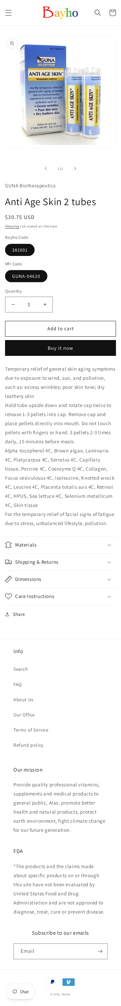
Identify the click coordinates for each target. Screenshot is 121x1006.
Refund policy (28, 745)
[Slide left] (45, 168)
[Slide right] (75, 168)
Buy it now (60, 348)
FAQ (17, 684)
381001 (20, 250)
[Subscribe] (99, 951)
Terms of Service (31, 730)
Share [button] (19, 614)
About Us (23, 700)
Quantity (13, 291)
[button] (8, 12)
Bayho (66, 994)
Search (20, 669)
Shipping (12, 226)
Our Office (24, 715)
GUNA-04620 (26, 276)
